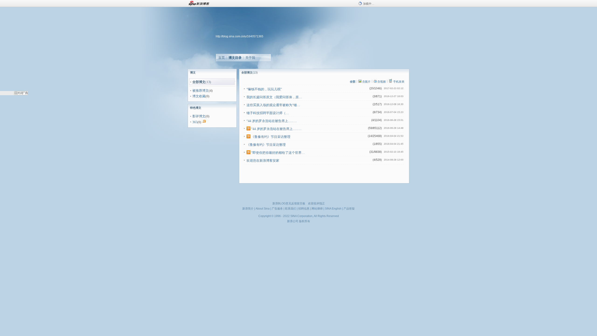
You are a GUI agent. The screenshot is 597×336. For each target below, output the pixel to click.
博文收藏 (198, 96)
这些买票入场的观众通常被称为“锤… (273, 105)
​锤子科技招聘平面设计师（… (267, 113)
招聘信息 (303, 208)
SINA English (333, 208)
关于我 (250, 58)
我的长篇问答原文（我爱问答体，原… (274, 97)
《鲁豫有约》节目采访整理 (270, 137)
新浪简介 (247, 208)
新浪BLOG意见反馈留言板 (288, 203)
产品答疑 (349, 208)
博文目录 (235, 58)
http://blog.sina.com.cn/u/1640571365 (239, 36)
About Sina (263, 208)
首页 (221, 58)
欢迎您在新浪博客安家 (262, 160)
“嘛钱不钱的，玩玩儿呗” (264, 89)
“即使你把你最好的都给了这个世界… (278, 152)
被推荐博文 (200, 90)
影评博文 (198, 116)
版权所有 (304, 221)
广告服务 (277, 208)
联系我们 (290, 208)
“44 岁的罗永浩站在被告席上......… (271, 121)
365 (194, 122)
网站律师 (317, 208)
